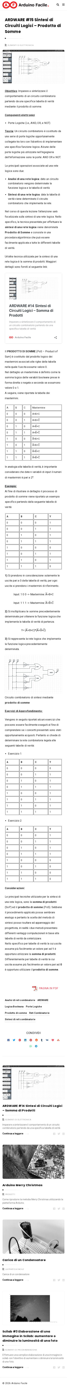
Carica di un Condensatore (24, 1260)
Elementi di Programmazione (21, 1350)
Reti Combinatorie (39, 1013)
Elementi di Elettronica (21, 45)
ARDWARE (42, 1000)
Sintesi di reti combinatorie (20, 1019)
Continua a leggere (12, 1133)
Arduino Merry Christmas (22, 1185)
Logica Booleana (14, 1006)
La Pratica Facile (14, 1269)
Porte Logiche (34, 1006)
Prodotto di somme (16, 1013)
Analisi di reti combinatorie (20, 1000)
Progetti (10, 1194)
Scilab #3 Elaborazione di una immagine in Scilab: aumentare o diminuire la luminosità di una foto (30, 1336)
